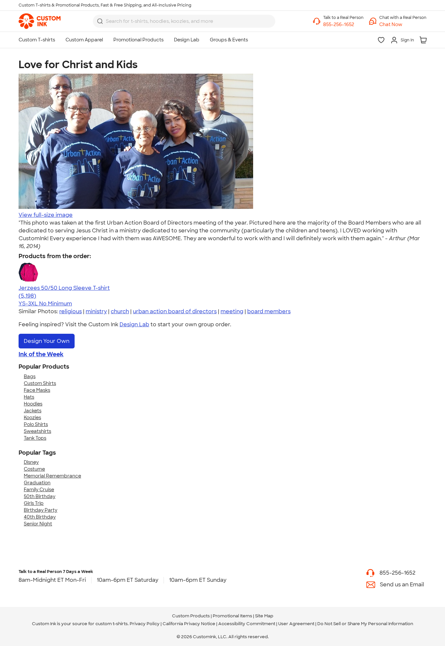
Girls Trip (34, 503)
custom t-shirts (111, 623)
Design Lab (134, 324)
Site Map (264, 616)
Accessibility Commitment (246, 623)
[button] (402, 24)
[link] (40, 21)
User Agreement (296, 623)
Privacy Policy (145, 623)
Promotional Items (232, 616)
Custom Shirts (40, 383)
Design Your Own (46, 341)
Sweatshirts (37, 431)
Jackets (32, 411)
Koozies (32, 417)
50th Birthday (39, 496)
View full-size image (46, 215)
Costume (34, 469)
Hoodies (33, 404)
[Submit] (100, 21)
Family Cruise (39, 489)
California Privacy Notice (189, 623)
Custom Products (191, 616)
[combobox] (184, 21)
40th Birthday (40, 517)
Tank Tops (35, 438)
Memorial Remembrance (52, 476)
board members (269, 311)
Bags (30, 376)
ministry (96, 311)
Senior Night (38, 524)
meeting (232, 311)
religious (70, 311)
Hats (29, 397)
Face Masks (37, 390)
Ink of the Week (41, 354)
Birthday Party (40, 510)
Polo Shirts (36, 424)
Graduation (37, 483)
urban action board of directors (175, 311)
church (120, 311)
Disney (31, 462)
